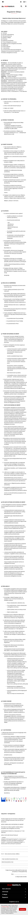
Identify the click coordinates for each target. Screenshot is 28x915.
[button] (25, 2)
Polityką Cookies (5, 906)
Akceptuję (22, 909)
